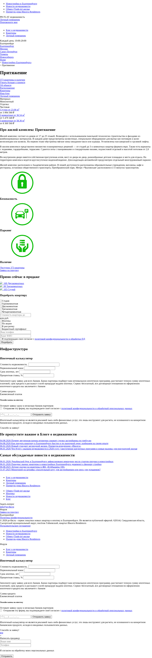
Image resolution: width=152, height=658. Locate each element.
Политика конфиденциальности (16, 517)
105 (9, 289)
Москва (4, 49)
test (1, 632)
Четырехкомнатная (11, 312)
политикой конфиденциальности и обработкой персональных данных (96, 408)
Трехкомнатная (9, 309)
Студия (5, 301)
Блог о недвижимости (17, 30)
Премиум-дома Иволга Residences (23, 12)
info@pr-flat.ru (7, 507)
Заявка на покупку (9, 270)
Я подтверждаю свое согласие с (43, 339)
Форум (3, 509)
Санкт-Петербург (9, 51)
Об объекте (5, 85)
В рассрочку (8, 326)
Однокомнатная (10, 303)
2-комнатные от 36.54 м (12, 115)
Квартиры (11, 33)
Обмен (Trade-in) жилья (18, 9)
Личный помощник (10, 19)
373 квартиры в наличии (12, 80)
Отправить (6, 656)
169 (13, 283)
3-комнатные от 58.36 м (12, 120)
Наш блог (5, 93)
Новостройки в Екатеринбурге (21, 3)
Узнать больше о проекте (12, 82)
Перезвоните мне (9, 22)
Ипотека (6, 321)
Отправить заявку (42, 414)
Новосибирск (7, 57)
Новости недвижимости (18, 6)
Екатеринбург (7, 46)
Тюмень (4, 54)
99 (13, 286)
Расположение (7, 88)
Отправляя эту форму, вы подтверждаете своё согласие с (67, 408)
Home (3, 60)
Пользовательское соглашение (15, 526)
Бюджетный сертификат (14, 329)
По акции (7, 323)
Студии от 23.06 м (9, 109)
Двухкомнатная (10, 306)
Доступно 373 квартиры (12, 267)
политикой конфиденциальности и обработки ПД (60, 339)
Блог (8, 499)
